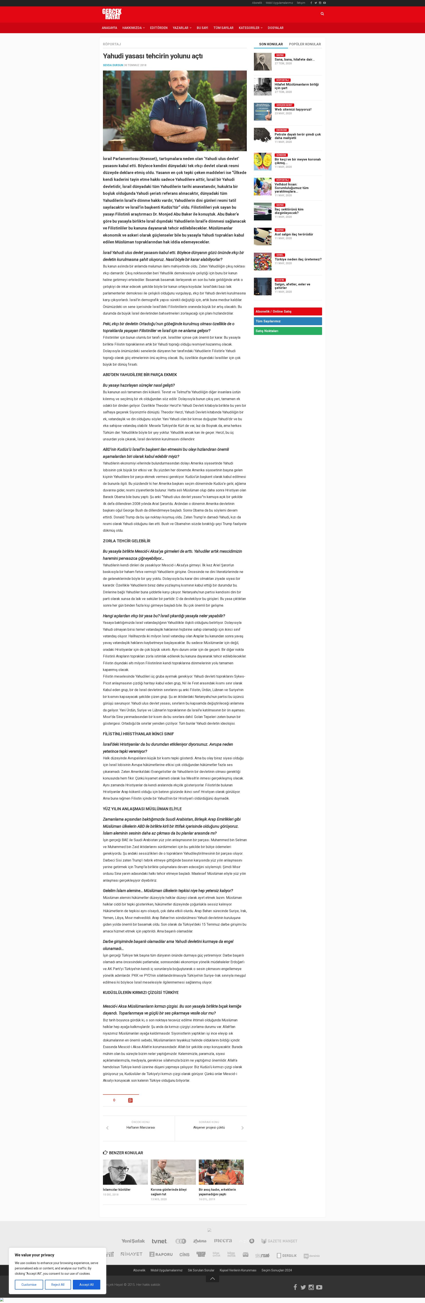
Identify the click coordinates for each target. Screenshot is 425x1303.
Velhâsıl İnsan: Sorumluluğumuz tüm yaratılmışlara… (292, 187)
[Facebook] (311, 3)
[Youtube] (324, 3)
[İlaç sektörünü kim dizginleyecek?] (263, 211)
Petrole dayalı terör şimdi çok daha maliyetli (298, 136)
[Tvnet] (160, 1242)
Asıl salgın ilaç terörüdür (294, 234)
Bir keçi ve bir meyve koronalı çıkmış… (298, 161)
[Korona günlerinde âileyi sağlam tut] (173, 1172)
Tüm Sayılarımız (268, 321)
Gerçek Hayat (284, 105)
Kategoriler (249, 28)
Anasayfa (109, 28)
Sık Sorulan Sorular (201, 1270)
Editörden (159, 28)
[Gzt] (180, 1242)
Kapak (280, 55)
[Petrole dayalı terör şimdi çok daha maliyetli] (263, 136)
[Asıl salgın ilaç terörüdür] (263, 236)
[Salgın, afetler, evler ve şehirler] (263, 286)
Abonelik (257, 2)
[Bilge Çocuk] (216, 1255)
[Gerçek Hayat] (201, 1255)
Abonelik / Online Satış (274, 311)
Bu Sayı (202, 28)
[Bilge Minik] (232, 1255)
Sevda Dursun (113, 65)
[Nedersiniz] (312, 1255)
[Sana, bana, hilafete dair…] (263, 62)
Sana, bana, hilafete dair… (295, 59)
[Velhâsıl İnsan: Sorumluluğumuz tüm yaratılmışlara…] (263, 186)
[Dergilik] (287, 1255)
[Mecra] (223, 1242)
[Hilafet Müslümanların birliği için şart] (263, 87)
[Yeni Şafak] (133, 1242)
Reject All (57, 1284)
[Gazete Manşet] (279, 1242)
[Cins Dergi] (184, 1255)
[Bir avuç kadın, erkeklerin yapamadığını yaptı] (221, 1172)
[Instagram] (320, 3)
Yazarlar (180, 28)
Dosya (280, 280)
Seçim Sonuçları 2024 (277, 1270)
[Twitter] (315, 3)
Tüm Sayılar (223, 28)
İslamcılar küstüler (117, 1189)
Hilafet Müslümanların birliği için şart (297, 86)
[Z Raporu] (160, 1255)
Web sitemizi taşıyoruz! (293, 109)
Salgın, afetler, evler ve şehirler (292, 286)
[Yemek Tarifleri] (200, 1242)
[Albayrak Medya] (209, 1231)
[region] (57, 1271)
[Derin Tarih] (106, 1255)
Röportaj (112, 44)
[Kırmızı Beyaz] (245, 1255)
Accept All (86, 1284)
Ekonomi (281, 130)
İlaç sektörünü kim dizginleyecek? (289, 211)
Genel (279, 255)
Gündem (281, 155)
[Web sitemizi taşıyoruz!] (263, 111)
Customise (29, 1284)
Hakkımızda (132, 28)
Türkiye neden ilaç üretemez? (298, 259)
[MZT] (246, 1242)
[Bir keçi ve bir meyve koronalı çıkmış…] (263, 161)
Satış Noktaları (267, 331)
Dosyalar (276, 28)
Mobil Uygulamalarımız (279, 2)
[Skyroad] (262, 1255)
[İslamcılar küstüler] (125, 1172)
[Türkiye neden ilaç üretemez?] (263, 261)
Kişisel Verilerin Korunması (238, 1270)
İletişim (301, 2)
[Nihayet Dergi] (131, 1255)
